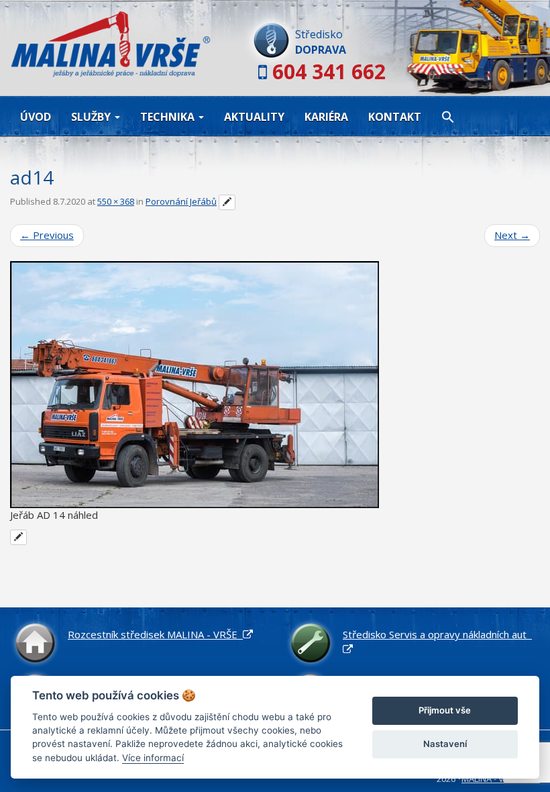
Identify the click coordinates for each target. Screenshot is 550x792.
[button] (448, 116)
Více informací (153, 757)
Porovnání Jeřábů (181, 201)
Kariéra (326, 116)
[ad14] (275, 384)
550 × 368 (115, 201)
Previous (47, 235)
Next (512, 235)
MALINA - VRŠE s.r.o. (500, 779)
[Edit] (227, 203)
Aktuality (254, 116)
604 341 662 (329, 71)
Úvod (35, 116)
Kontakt (394, 116)
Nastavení (445, 743)
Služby (92, 116)
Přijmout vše (445, 710)
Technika (168, 116)
